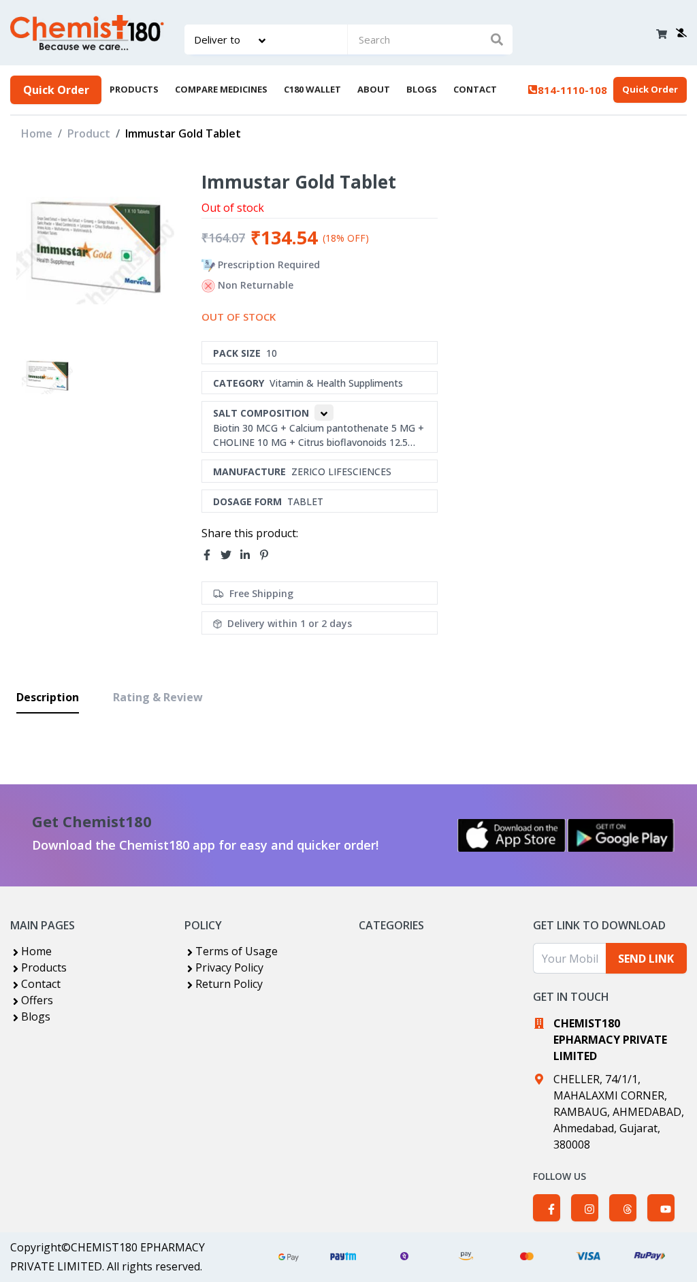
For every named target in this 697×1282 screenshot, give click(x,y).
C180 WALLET (312, 89)
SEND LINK (646, 958)
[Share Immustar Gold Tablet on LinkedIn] (249, 555)
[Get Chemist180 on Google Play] (620, 835)
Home (36, 133)
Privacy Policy (229, 967)
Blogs (35, 1016)
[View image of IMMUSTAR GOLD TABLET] (47, 377)
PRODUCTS (134, 89)
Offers (37, 1000)
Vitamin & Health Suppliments (336, 382)
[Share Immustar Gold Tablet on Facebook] (211, 555)
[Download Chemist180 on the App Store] (511, 835)
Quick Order (56, 89)
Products (44, 967)
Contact (41, 983)
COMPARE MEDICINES (221, 89)
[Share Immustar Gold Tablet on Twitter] (230, 555)
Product (88, 133)
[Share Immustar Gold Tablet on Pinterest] (268, 555)
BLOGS (421, 89)
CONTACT (475, 89)
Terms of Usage (236, 951)
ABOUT (373, 89)
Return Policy (229, 983)
